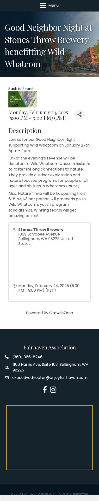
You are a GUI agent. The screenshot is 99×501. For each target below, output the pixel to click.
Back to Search (21, 88)
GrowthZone (61, 313)
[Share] (79, 114)
